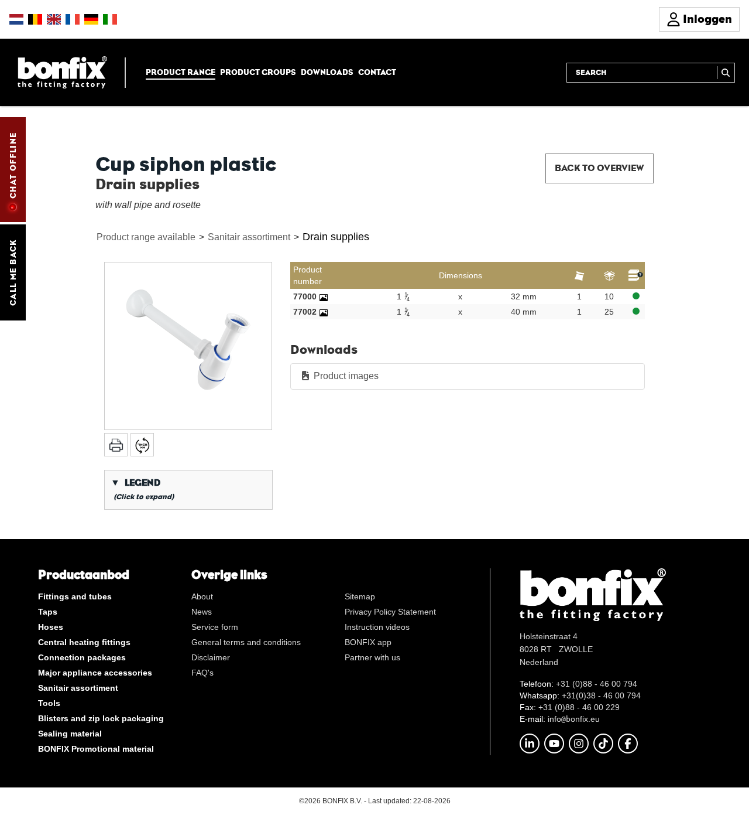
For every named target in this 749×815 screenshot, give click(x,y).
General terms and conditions (246, 642)
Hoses (50, 627)
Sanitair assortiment (249, 237)
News (201, 611)
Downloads (327, 72)
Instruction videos (377, 627)
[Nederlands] (16, 19)
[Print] (116, 444)
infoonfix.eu (574, 719)
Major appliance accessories (95, 672)
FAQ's (202, 672)
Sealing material (70, 733)
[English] (54, 19)
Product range (180, 72)
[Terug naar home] (62, 71)
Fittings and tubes (75, 596)
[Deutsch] (91, 19)
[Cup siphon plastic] (188, 346)
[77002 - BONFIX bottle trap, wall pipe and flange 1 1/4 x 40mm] (323, 311)
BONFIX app (368, 642)
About (202, 596)
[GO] (726, 73)
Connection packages (82, 657)
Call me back (13, 272)
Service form (214, 627)
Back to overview (599, 167)
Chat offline (13, 165)
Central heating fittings (84, 642)
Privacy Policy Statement (390, 611)
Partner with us (372, 657)
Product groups (258, 72)
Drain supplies (336, 237)
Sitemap (360, 596)
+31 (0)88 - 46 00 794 (596, 683)
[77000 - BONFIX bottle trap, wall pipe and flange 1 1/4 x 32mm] (323, 296)
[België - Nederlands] (35, 19)
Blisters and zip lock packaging (101, 718)
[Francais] (73, 19)
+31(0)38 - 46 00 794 (601, 695)
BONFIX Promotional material (96, 748)
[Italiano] (110, 19)
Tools (49, 703)
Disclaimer (210, 657)
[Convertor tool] (142, 444)
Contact (377, 72)
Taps (47, 611)
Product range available (146, 237)
